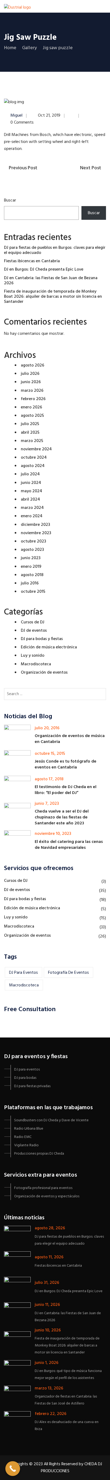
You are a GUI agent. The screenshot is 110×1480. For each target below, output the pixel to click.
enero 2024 (31, 516)
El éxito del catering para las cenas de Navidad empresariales (69, 844)
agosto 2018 (32, 575)
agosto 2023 (32, 549)
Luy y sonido (32, 655)
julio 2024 (30, 474)
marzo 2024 (32, 507)
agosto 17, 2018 (49, 779)
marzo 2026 (32, 390)
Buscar (10, 200)
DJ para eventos (23, 972)
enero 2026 (31, 407)
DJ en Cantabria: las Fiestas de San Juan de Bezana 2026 (50, 281)
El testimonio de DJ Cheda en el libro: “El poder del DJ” (65, 790)
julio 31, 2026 (47, 1282)
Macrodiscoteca (36, 664)
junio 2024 (31, 482)
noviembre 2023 (36, 533)
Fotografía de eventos (68, 972)
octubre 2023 (33, 541)
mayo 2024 (31, 491)
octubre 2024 (34, 457)
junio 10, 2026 (48, 1330)
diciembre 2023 (35, 524)
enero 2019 (31, 566)
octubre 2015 (33, 591)
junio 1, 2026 (46, 1362)
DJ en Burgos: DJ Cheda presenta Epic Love (43, 269)
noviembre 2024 (36, 449)
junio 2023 (31, 558)
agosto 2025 (32, 415)
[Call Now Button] (12, 1468)
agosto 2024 (33, 465)
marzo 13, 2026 (49, 1388)
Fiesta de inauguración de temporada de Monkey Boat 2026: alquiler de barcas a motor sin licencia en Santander (53, 296)
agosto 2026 (32, 365)
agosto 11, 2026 (49, 1257)
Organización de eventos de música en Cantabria (70, 738)
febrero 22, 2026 (50, 1413)
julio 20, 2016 (47, 728)
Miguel (16, 115)
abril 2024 (30, 499)
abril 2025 (30, 432)
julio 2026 (30, 373)
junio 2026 (31, 382)
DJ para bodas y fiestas (42, 638)
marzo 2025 (32, 440)
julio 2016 (30, 583)
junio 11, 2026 (47, 1304)
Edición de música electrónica (49, 647)
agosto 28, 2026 (50, 1228)
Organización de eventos (44, 672)
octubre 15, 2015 (50, 753)
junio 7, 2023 (47, 803)
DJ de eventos (34, 630)
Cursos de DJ (32, 622)
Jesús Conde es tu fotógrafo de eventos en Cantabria (65, 764)
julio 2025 (30, 424)
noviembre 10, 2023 (53, 833)
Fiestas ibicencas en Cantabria (32, 261)
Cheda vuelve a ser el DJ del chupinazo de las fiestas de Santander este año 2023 (62, 817)
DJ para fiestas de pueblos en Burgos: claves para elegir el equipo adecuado (54, 250)
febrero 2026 (33, 399)
